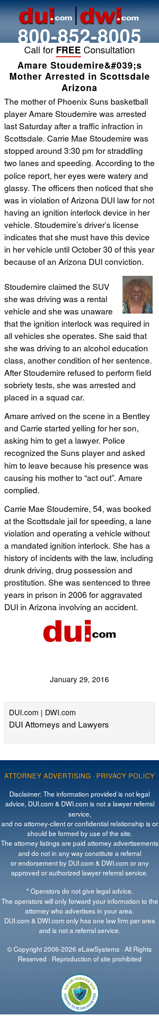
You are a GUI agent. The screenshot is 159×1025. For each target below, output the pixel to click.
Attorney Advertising (47, 775)
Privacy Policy (125, 775)
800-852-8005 (80, 35)
